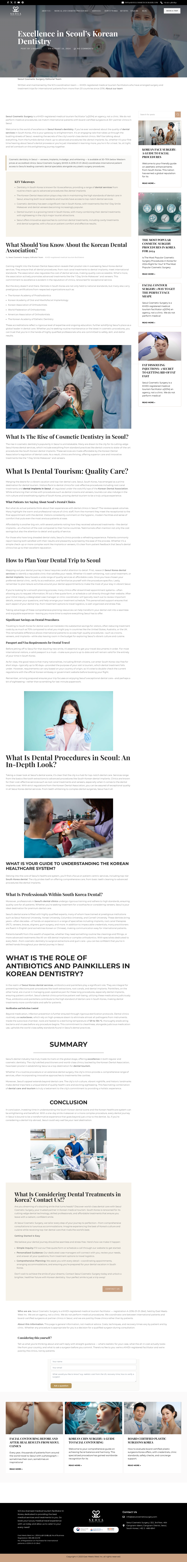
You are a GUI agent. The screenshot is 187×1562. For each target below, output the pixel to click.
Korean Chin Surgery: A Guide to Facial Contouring (92, 1440)
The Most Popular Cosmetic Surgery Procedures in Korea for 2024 (158, 245)
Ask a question (61, 1386)
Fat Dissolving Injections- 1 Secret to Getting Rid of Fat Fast (158, 370)
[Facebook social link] (8, 2)
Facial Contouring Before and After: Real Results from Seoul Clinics (34, 1442)
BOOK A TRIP (172, 11)
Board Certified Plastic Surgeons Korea (147, 1440)
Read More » (148, 183)
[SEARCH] (178, 114)
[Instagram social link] (15, 2)
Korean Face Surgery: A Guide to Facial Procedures (159, 153)
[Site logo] (16, 10)
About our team (114, 88)
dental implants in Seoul (37, 488)
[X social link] (11, 2)
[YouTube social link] (19, 2)
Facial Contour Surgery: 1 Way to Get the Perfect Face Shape (158, 290)
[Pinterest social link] (22, 2)
